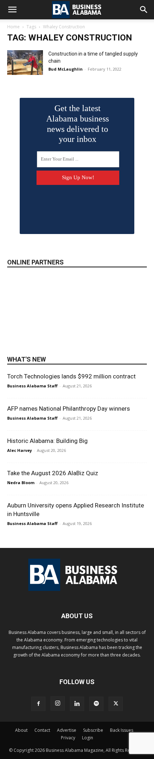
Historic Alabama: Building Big (47, 440)
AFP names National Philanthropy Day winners (68, 408)
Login (87, 738)
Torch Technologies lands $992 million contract (71, 376)
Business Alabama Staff (32, 385)
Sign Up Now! (78, 177)
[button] (12, 9)
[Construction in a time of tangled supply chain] (25, 62)
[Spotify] (96, 704)
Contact (42, 730)
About (21, 730)
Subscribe (93, 730)
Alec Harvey (19, 450)
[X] (116, 704)
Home (13, 27)
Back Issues (121, 730)
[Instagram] (57, 703)
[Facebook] (38, 704)
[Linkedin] (77, 704)
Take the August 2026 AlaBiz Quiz (52, 473)
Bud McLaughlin (65, 69)
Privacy (68, 738)
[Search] (144, 9)
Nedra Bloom (20, 482)
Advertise (66, 730)
